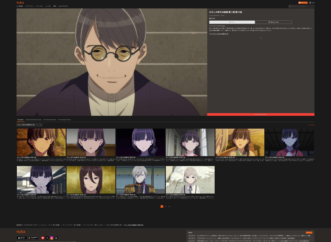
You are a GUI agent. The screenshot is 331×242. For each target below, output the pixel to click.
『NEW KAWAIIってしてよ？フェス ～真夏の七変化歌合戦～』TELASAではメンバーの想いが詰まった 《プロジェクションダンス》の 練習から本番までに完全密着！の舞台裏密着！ (246, 238)
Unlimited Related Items (34, 120)
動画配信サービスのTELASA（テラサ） (27, 225)
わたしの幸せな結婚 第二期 (220, 34)
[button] (303, 3)
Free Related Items (64, 120)
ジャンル (43, 225)
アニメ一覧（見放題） (54, 225)
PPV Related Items (50, 120)
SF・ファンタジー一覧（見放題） (72, 225)
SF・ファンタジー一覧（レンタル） (94, 225)
